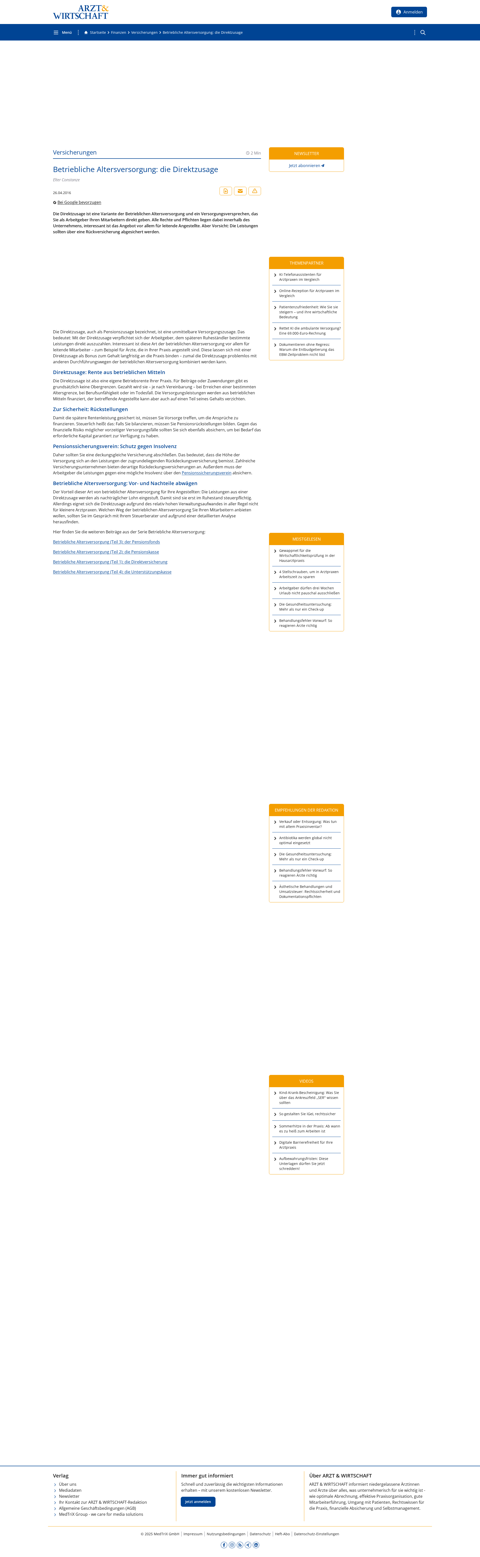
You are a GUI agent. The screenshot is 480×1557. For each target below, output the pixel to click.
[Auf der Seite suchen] (423, 33)
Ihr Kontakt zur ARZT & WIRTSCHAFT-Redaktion (103, 1502)
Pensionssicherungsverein (207, 473)
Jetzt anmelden (198, 1501)
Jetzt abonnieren (304, 165)
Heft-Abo (282, 1533)
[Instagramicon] (232, 1544)
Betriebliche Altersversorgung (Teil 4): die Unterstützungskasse (112, 572)
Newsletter (69, 1496)
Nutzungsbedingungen (226, 1533)
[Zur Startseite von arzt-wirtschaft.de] (81, 12)
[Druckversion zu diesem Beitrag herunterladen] (226, 191)
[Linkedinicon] (256, 1544)
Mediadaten (70, 1490)
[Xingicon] (248, 1544)
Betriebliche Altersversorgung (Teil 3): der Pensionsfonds (106, 542)
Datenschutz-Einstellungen (316, 1533)
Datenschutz (260, 1533)
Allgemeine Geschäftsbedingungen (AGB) (97, 1508)
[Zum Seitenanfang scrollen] (471, 1548)
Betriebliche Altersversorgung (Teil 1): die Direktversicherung (110, 562)
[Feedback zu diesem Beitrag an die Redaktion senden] (254, 191)
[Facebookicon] (224, 1544)
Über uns (67, 1484)
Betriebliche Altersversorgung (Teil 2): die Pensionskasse (106, 552)
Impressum (193, 1533)
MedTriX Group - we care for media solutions (101, 1514)
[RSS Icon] (240, 1544)
